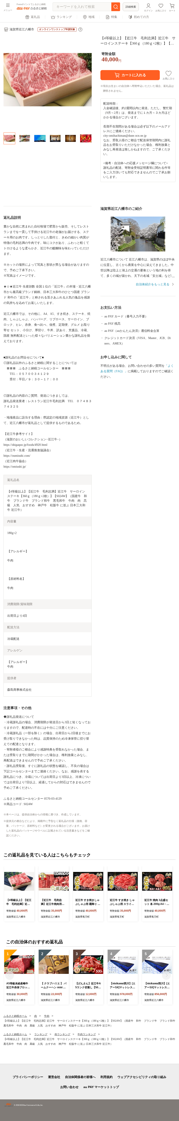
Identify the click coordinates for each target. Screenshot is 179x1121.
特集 (114, 17)
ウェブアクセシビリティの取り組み (141, 1077)
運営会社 (54, 1077)
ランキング (64, 17)
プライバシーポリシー (28, 1077)
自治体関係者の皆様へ (80, 1077)
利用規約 (106, 1077)
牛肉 (46, 1016)
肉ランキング (62, 1034)
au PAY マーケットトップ (101, 1087)
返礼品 (35, 17)
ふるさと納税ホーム (15, 1016)
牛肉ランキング (86, 1034)
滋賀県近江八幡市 (22, 29)
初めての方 (141, 17)
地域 (91, 17)
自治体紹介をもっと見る (152, 284)
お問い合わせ (69, 1087)
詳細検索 (131, 6)
